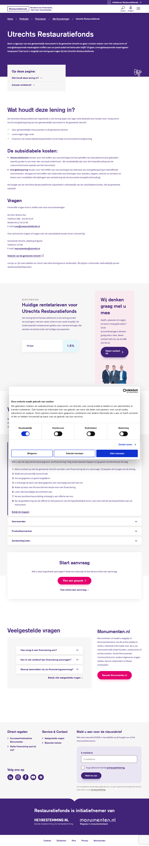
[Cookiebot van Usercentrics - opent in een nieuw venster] (125, 391)
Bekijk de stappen (20, 511)
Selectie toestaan (74, 453)
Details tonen (125, 444)
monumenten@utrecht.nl (27, 248)
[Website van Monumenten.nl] (98, 821)
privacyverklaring (116, 767)
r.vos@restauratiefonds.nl (27, 226)
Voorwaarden (99, 840)
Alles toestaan (117, 453)
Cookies (47, 840)
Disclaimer (61, 840)
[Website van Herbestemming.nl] (53, 822)
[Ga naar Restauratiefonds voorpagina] (30, 8)
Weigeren (32, 453)
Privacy (84, 840)
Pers (74, 840)
